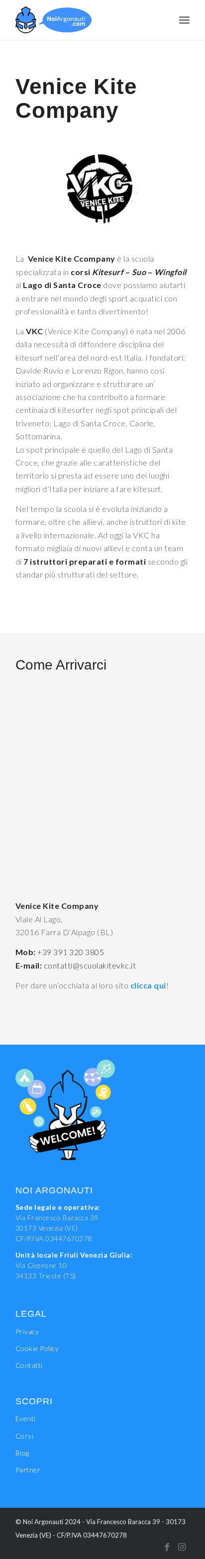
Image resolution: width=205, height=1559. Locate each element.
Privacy (27, 1331)
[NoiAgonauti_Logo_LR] (85, 20)
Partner (28, 1469)
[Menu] (184, 20)
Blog (22, 1453)
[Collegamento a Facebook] (167, 1546)
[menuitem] (184, 20)
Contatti (29, 1365)
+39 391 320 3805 (70, 952)
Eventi (25, 1418)
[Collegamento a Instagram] (182, 1546)
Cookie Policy (37, 1348)
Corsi (24, 1436)
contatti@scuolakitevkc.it (90, 965)
